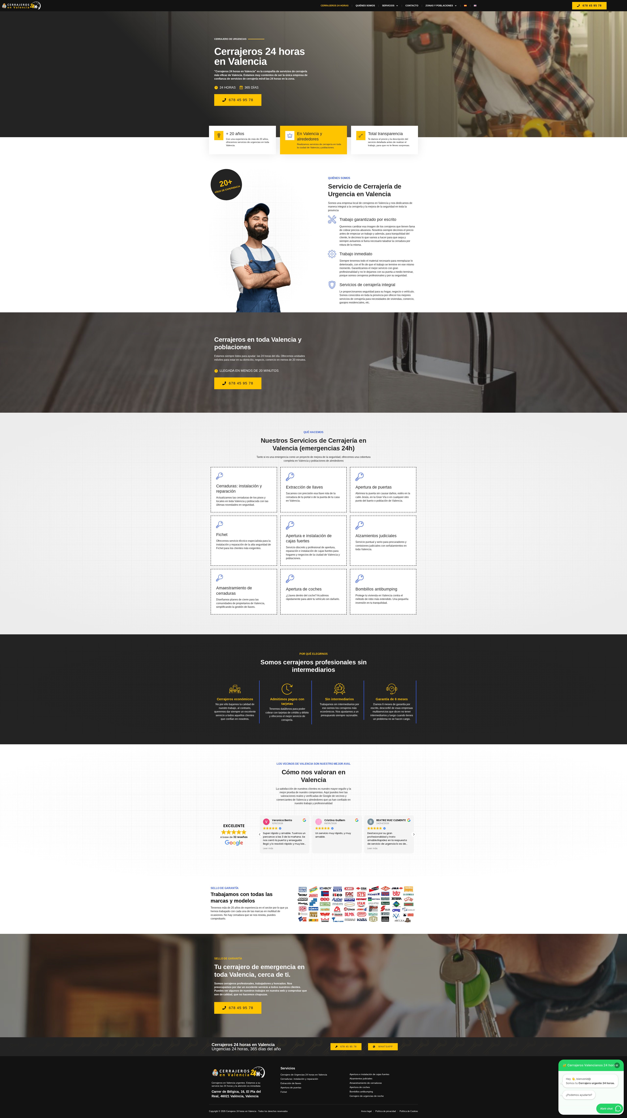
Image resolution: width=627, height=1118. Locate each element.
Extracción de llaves (304, 487)
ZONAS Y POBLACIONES (439, 5)
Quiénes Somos (365, 5)
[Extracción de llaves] (290, 477)
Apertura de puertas (373, 487)
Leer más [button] (268, 848)
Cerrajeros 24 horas (334, 5)
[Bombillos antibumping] (359, 578)
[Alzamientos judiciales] (359, 525)
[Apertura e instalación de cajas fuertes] (290, 525)
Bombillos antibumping (376, 589)
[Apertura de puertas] (359, 477)
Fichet (221, 534)
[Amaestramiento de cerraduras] (219, 577)
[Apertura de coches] (290, 578)
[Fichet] (219, 524)
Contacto (411, 5)
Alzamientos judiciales (376, 535)
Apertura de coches (304, 589)
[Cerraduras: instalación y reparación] (219, 476)
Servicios (388, 5)
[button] (413, 834)
